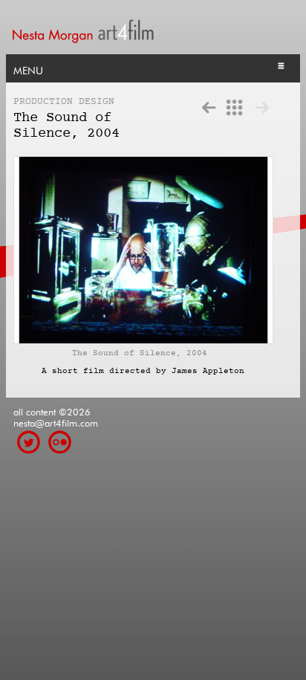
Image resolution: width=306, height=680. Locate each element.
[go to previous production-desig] (208, 107)
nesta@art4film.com (55, 421)
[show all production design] (234, 107)
